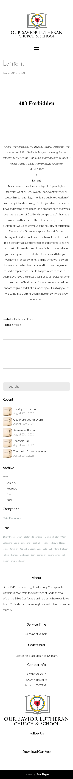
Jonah (32, 548)
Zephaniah (41, 555)
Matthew (64, 548)
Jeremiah (14, 548)
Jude (39, 548)
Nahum (6, 555)
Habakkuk (36, 542)
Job (21, 548)
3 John (63, 536)
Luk (50, 548)
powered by (36, 774)
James (5, 548)
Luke (45, 548)
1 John (19, 536)
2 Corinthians (37, 536)
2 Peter (55, 536)
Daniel (16, 542)
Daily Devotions (23, 319)
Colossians (7, 542)
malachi (6, 561)
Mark (56, 548)
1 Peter (27, 536)
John (26, 548)
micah (17, 324)
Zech (33, 555)
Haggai (45, 542)
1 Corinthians (9, 536)
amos (57, 555)
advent (51, 555)
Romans (14, 555)
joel (63, 555)
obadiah (21, 561)
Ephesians (25, 542)
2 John (48, 536)
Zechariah (24, 555)
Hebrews (54, 542)
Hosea (61, 542)
